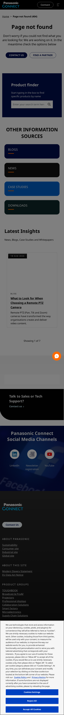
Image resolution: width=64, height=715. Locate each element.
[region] (32, 667)
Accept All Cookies (32, 709)
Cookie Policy (20, 677)
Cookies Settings (32, 692)
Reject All (32, 700)
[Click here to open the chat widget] (56, 356)
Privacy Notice (39, 677)
